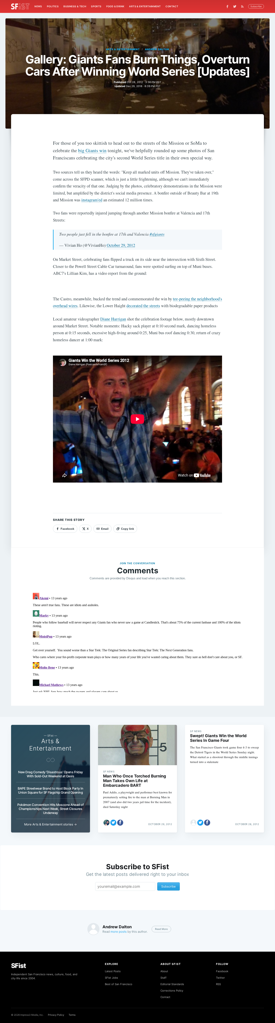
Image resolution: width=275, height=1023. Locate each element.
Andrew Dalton (157, 49)
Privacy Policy (56, 1014)
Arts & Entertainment (145, 6)
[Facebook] (227, 6)
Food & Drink (115, 6)
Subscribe (256, 6)
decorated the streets (143, 305)
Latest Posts (113, 971)
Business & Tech (74, 6)
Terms (72, 1014)
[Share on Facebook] (120, 822)
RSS (218, 984)
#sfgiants (157, 234)
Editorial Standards (172, 984)
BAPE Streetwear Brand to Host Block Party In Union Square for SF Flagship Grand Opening (50, 790)
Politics (53, 6)
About (164, 971)
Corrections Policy (171, 990)
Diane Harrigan (113, 319)
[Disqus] (137, 641)
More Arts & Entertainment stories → (50, 824)
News (38, 6)
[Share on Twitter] (113, 822)
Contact (171, 6)
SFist (18, 966)
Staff (163, 977)
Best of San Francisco (118, 984)
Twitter (220, 977)
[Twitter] (235, 6)
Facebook (222, 971)
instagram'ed (91, 200)
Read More (161, 928)
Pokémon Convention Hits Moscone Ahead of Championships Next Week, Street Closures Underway (50, 809)
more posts (119, 932)
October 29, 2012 (121, 245)
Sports (96, 6)
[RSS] (243, 6)
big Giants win (92, 150)
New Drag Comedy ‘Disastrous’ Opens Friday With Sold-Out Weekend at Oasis (50, 774)
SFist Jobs (111, 977)
